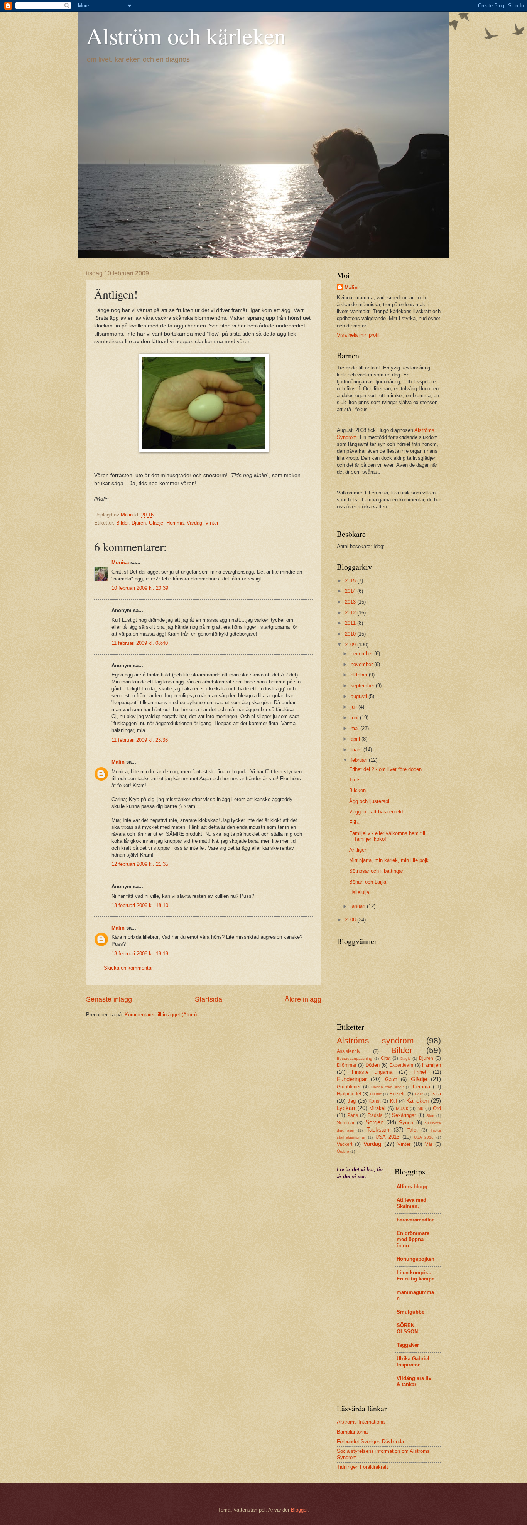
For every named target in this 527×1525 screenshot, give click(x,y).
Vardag (194, 523)
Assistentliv (348, 1051)
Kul (393, 1101)
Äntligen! (359, 850)
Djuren (139, 523)
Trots (355, 780)
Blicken (357, 790)
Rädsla (375, 1115)
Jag (352, 1101)
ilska (436, 1094)
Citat (385, 1058)
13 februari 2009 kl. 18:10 (139, 905)
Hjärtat (376, 1094)
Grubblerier (349, 1087)
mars (357, 749)
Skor (430, 1115)
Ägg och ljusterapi (369, 801)
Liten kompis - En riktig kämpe (415, 1276)
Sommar (346, 1122)
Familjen (431, 1065)
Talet (412, 1130)
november (362, 664)
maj (355, 728)
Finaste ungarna (372, 1072)
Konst (374, 1101)
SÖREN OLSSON (407, 1328)
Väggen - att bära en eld (376, 812)
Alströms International (361, 1422)
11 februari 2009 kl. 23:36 (139, 740)
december (362, 653)
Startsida (208, 999)
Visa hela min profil (358, 335)
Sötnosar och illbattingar (376, 871)
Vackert (344, 1144)
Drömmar (346, 1065)
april (356, 739)
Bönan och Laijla (367, 882)
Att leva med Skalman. (411, 1203)
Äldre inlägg (303, 999)
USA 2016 (424, 1137)
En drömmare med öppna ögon (413, 1239)
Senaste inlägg (109, 999)
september (363, 685)
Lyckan (346, 1108)
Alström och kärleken (186, 35)
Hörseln (397, 1093)
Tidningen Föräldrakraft (362, 1467)
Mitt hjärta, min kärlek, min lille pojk (389, 860)
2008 (351, 920)
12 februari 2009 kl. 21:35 (139, 864)
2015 (351, 581)
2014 (351, 591)
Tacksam (378, 1129)
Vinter (211, 523)
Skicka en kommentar (128, 968)
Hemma (175, 523)
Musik (402, 1108)
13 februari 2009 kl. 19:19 (139, 953)
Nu (420, 1108)
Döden (372, 1065)
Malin (118, 762)
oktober (360, 675)
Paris (352, 1115)
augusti (359, 696)
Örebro (343, 1151)
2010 (351, 634)
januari (359, 906)
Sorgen (374, 1122)
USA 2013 (387, 1137)
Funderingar (352, 1079)
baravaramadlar (415, 1220)
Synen (406, 1122)
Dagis (405, 1058)
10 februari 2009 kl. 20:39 (139, 588)
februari (360, 760)
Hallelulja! (360, 892)
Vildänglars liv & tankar (414, 1381)
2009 (351, 645)
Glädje (156, 523)
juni (355, 717)
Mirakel (377, 1108)
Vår (428, 1144)
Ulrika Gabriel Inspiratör (413, 1362)
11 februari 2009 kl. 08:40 (139, 643)
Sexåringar (404, 1115)
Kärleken (417, 1100)
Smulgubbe (410, 1312)
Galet (391, 1079)
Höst (419, 1094)
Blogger (299, 1510)
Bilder (122, 523)
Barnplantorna (352, 1432)
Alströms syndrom (375, 1040)
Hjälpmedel (349, 1093)
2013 (351, 602)
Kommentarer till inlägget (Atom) (161, 1014)
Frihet (355, 822)
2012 (351, 613)
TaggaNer (408, 1345)
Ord (437, 1108)
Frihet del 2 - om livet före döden (385, 769)
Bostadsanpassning (354, 1058)
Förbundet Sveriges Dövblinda (370, 1441)
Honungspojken (415, 1259)
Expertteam (401, 1065)
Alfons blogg (412, 1186)
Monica (120, 562)
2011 (351, 623)
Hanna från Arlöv (387, 1087)
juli (354, 707)
